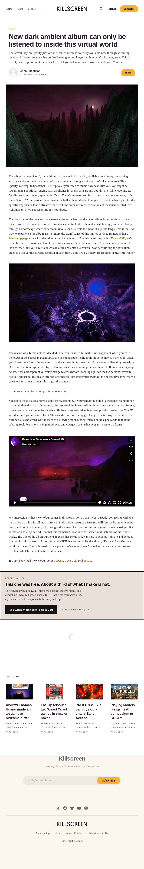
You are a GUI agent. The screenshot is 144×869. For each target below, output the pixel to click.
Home (9, 8)
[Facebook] (65, 808)
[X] (58, 808)
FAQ (57, 833)
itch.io (87, 560)
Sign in (112, 8)
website (58, 560)
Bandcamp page (18, 238)
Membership (43, 833)
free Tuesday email (81, 609)
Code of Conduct (74, 833)
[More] (43, 9)
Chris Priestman (30, 70)
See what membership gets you (31, 609)
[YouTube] (79, 808)
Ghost (79, 840)
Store (20, 8)
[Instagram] (86, 808)
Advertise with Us (98, 833)
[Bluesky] (72, 808)
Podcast (32, 8)
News (12, 28)
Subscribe (129, 8)
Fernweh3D (118, 238)
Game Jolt (70, 560)
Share (128, 72)
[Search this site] (101, 9)
